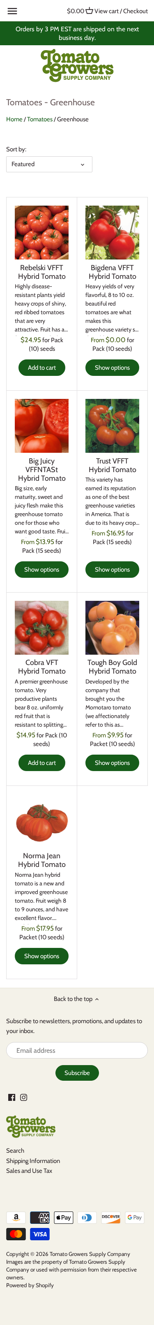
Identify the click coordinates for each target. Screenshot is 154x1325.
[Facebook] (11, 1097)
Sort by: (16, 149)
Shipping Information (33, 1161)
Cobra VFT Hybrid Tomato (42, 667)
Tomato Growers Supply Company (90, 1254)
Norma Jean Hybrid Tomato (42, 860)
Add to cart (42, 367)
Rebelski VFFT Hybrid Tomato (42, 272)
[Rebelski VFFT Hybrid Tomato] (42, 232)
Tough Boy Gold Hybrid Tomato (112, 667)
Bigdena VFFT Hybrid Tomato (112, 272)
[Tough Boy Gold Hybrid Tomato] (112, 628)
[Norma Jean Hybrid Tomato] (42, 821)
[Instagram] (23, 1097)
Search (15, 1150)
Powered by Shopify (30, 1285)
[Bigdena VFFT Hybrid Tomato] (112, 232)
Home (14, 119)
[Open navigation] (12, 11)
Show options (112, 367)
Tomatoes (40, 119)
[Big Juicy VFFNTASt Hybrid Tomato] (42, 426)
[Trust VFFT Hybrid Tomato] (112, 426)
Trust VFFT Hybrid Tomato (112, 465)
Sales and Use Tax (29, 1170)
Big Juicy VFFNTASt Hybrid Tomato (42, 469)
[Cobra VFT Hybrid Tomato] (42, 628)
